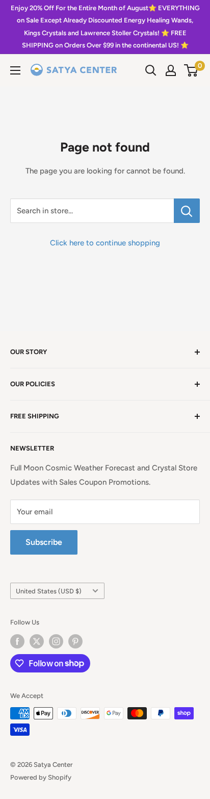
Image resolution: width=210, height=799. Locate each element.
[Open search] (150, 70)
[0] (191, 70)
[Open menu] (15, 70)
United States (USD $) (49, 591)
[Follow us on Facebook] (17, 641)
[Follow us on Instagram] (56, 641)
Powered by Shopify (40, 777)
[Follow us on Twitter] (37, 641)
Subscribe (43, 542)
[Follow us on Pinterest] (75, 641)
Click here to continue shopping (105, 242)
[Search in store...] (187, 210)
